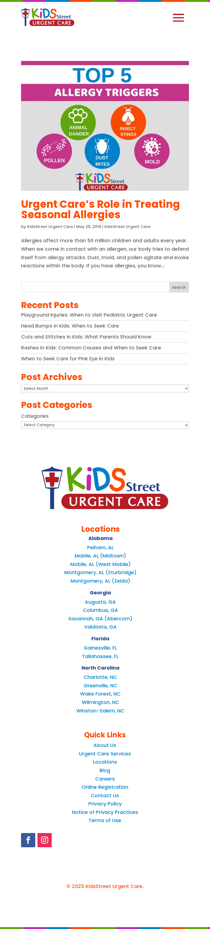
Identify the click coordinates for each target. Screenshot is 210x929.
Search (179, 287)
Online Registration (104, 787)
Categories (35, 416)
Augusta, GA (100, 601)
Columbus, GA (100, 610)
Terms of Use (105, 820)
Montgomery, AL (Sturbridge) (100, 572)
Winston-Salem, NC (100, 710)
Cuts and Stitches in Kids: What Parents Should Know (86, 336)
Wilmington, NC (100, 702)
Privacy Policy (105, 803)
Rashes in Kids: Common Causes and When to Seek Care (91, 347)
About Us (105, 745)
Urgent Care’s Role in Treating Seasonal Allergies (100, 209)
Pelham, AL (100, 547)
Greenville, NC (100, 685)
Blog (105, 770)
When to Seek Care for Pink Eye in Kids (68, 358)
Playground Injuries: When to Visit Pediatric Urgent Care (89, 314)
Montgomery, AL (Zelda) (100, 580)
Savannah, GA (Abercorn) (100, 618)
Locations (105, 761)
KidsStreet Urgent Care (50, 226)
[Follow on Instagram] (44, 840)
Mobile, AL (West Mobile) (100, 564)
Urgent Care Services (105, 753)
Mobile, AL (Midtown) (100, 555)
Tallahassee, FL (100, 656)
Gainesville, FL (100, 647)
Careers (105, 778)
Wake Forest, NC (100, 693)
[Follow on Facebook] (28, 840)
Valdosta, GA (100, 626)
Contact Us (105, 795)
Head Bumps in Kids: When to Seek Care (70, 325)
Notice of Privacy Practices (105, 812)
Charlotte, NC (100, 677)
